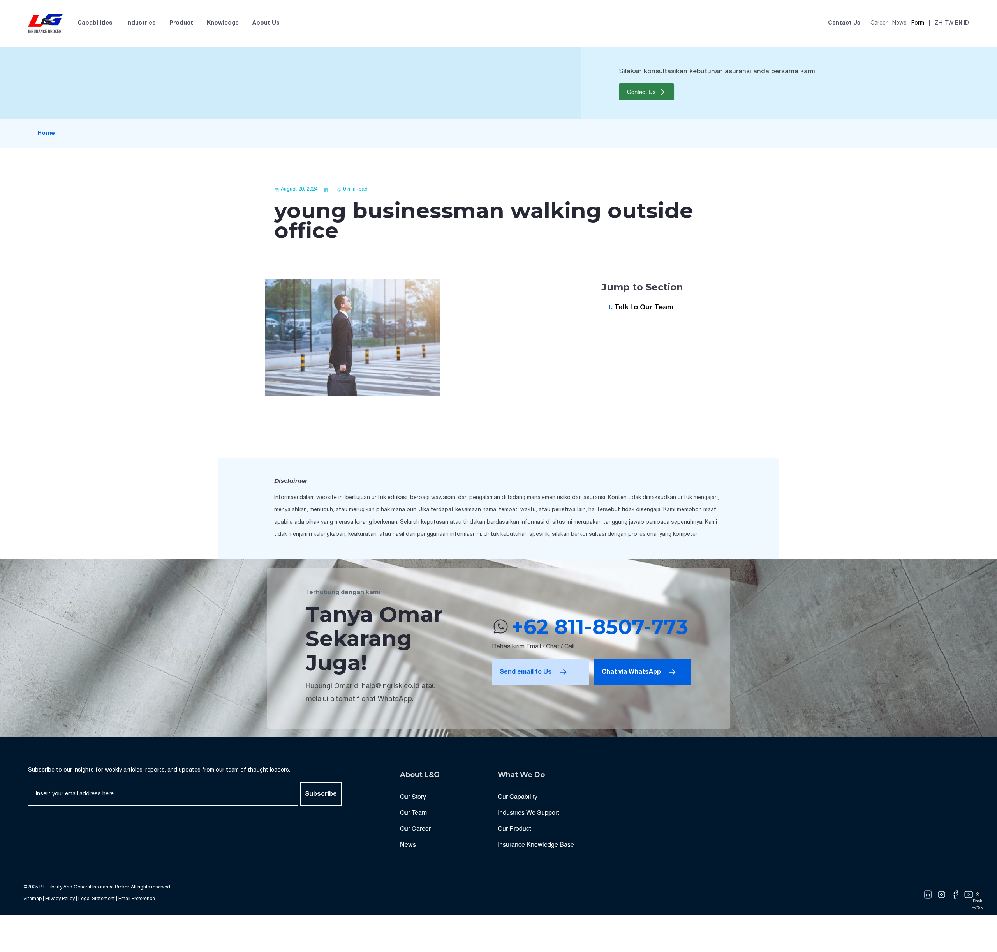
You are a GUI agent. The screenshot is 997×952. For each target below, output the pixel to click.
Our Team (413, 812)
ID (966, 23)
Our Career (415, 828)
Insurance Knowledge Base (536, 844)
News (899, 23)
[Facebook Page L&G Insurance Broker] (955, 894)
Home (46, 132)
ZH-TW (944, 23)
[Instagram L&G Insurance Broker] (941, 894)
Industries (141, 23)
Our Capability (517, 796)
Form (917, 23)
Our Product (514, 828)
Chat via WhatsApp (631, 672)
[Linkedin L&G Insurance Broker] (928, 894)
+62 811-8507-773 (599, 626)
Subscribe (321, 794)
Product (181, 23)
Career (879, 23)
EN (958, 23)
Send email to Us (526, 672)
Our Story (413, 796)
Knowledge (223, 23)
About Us (266, 23)
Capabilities (95, 23)
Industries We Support (528, 812)
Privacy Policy (60, 899)
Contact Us (844, 23)
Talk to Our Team (644, 307)
